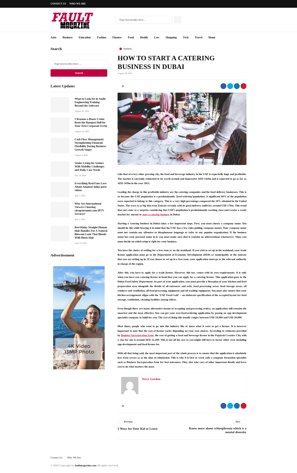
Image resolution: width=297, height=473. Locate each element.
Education (85, 37)
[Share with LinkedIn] (237, 86)
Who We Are (77, 3)
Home (211, 37)
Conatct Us (58, 3)
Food (131, 37)
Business (68, 37)
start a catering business (155, 214)
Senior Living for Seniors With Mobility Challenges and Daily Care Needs (89, 166)
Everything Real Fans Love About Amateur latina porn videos (91, 187)
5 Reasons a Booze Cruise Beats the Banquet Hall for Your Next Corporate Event (91, 122)
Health (144, 37)
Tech (186, 37)
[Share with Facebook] (223, 86)
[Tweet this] (230, 86)
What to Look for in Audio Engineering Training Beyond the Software (90, 102)
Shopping (171, 37)
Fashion (101, 37)
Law (156, 37)
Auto (53, 37)
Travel (198, 37)
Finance (117, 37)
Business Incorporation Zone (137, 335)
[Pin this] (243, 86)
